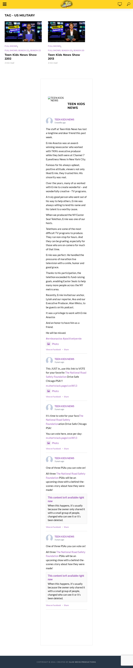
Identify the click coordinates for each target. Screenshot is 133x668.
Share (66, 349)
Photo (55, 343)
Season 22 (35, 50)
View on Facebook (53, 349)
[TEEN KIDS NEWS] (56, 99)
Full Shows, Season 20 (60, 50)
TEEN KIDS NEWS (64, 119)
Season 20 (78, 50)
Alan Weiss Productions (82, 662)
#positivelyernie (72, 338)
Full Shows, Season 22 (17, 50)
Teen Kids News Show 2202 (21, 56)
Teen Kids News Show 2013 (64, 56)
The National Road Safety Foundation (64, 419)
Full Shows (11, 46)
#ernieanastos (54, 338)
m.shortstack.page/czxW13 (61, 385)
